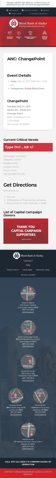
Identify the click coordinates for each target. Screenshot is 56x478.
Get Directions (20, 185)
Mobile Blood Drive (34, 88)
